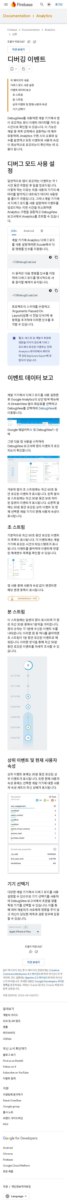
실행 (14, 34)
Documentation (16, 16)
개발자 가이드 (10, 1015)
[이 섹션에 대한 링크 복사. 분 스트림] (28, 612)
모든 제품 (8, 1171)
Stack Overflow (12, 1100)
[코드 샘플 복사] (56, 257)
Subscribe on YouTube (15, 1072)
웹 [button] (42, 231)
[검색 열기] (42, 4)
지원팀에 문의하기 (13, 1094)
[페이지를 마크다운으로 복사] (23, 69)
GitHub (7, 1038)
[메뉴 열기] (6, 4)
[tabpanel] (33, 282)
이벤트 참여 (9, 1078)
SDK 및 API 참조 (11, 1021)
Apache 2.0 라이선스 (36, 977)
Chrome (8, 1153)
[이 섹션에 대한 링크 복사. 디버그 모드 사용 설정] (16, 171)
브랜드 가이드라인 (13, 1118)
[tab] (14, 230)
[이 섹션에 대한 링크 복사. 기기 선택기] (32, 884)
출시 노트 (8, 1112)
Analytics (44, 16)
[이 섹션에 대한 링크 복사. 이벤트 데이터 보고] (11, 385)
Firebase (12, 29)
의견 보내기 (18, 49)
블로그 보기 (9, 1055)
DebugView (46, 408)
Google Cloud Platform (16, 1165)
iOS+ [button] (14, 231)
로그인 (59, 4)
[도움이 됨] (29, 42)
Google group (11, 1106)
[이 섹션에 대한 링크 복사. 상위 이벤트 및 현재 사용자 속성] (19, 766)
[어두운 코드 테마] (50, 257)
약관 (5, 1186)
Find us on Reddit (13, 1060)
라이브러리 (9, 1033)
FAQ (5, 1124)
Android (8, 1147)
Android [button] (29, 231)
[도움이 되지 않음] (34, 42)
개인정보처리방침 (21, 1186)
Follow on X (9, 1066)
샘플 (5, 1027)
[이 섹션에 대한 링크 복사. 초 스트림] (28, 527)
